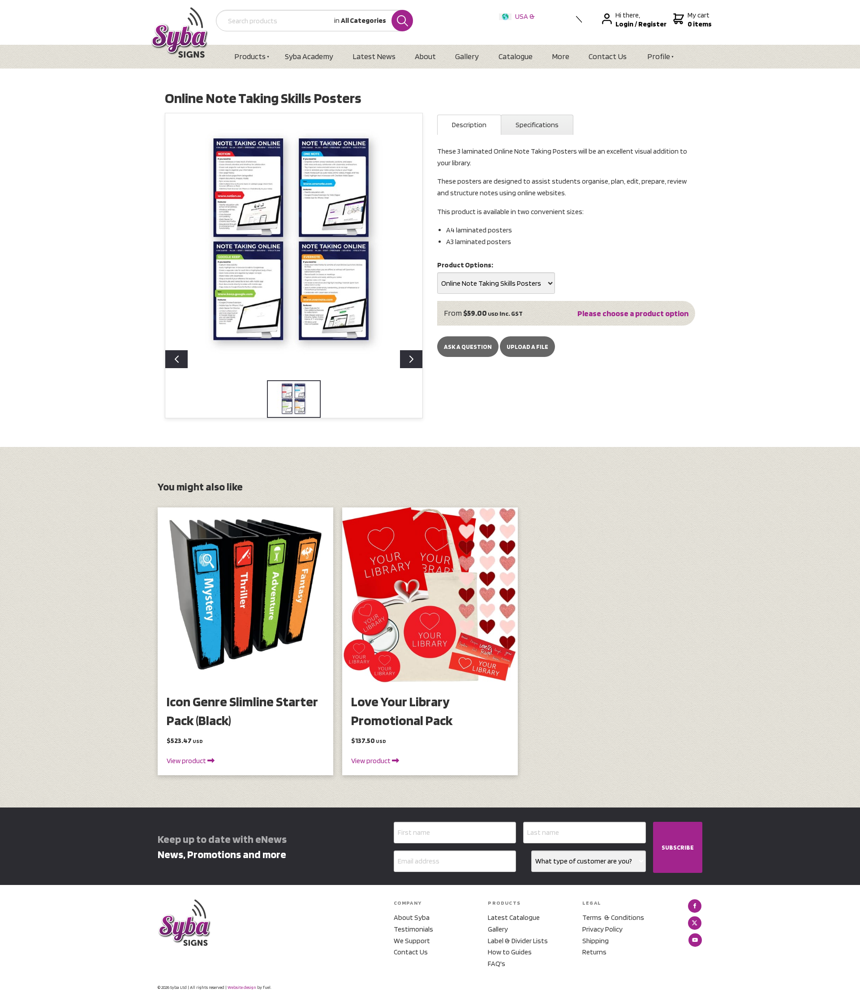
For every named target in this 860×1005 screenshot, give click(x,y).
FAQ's (496, 963)
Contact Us (608, 56)
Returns (594, 952)
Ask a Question (468, 346)
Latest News (374, 56)
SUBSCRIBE (678, 847)
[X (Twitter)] (694, 923)
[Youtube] (695, 940)
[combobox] (496, 283)
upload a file (527, 346)
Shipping (595, 940)
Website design (242, 987)
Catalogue (516, 56)
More (560, 56)
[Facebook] (694, 906)
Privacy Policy (602, 929)
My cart (699, 19)
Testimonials (413, 929)
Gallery (467, 56)
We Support (412, 940)
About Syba (412, 917)
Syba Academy (309, 56)
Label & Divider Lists (518, 940)
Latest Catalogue (514, 917)
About (425, 56)
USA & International (518, 22)
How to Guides (510, 952)
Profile (658, 56)
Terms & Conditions (613, 917)
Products (250, 56)
